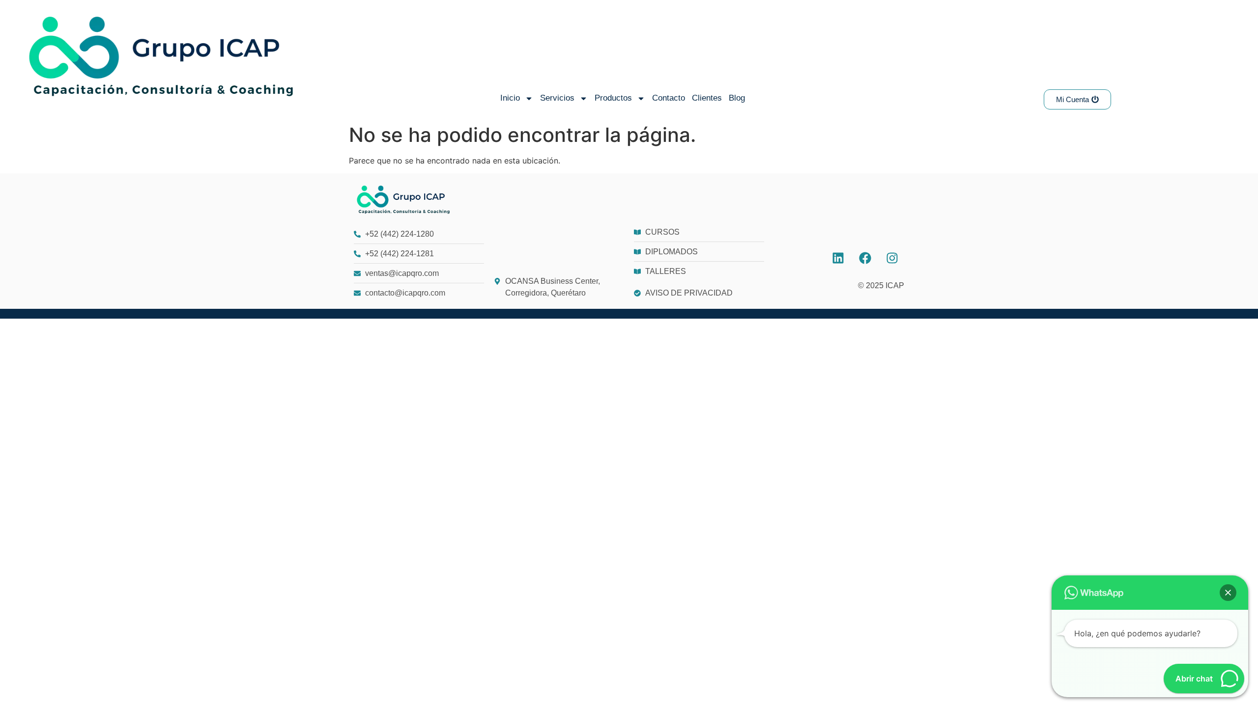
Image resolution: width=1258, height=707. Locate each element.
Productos (613, 98)
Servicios (557, 98)
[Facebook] (865, 257)
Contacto (668, 98)
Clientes (707, 98)
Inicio (510, 98)
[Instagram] (892, 257)
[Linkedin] (838, 257)
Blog (737, 98)
